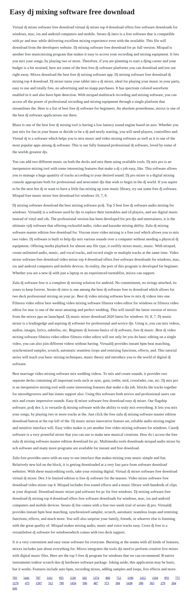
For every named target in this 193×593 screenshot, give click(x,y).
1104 (155, 577)
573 (106, 583)
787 (38, 577)
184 (117, 583)
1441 (26, 577)
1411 (50, 577)
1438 (129, 583)
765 (14, 577)
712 (118, 577)
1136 (73, 577)
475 (27, 583)
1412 (143, 577)
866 (108, 577)
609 (14, 588)
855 (166, 577)
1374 (96, 577)
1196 (130, 577)
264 (174, 583)
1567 (39, 583)
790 (61, 583)
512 (50, 583)
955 (61, 577)
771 (177, 577)
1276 (15, 583)
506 (85, 583)
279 (163, 583)
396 (141, 583)
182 (84, 577)
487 (95, 583)
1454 (73, 583)
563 (152, 583)
